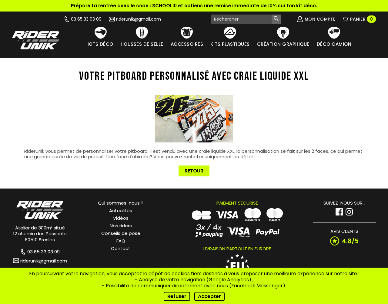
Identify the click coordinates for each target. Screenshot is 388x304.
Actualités (120, 210)
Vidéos (121, 218)
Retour (194, 170)
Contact (120, 248)
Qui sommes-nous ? (120, 203)
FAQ (120, 241)
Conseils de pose (120, 233)
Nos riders (121, 225)
